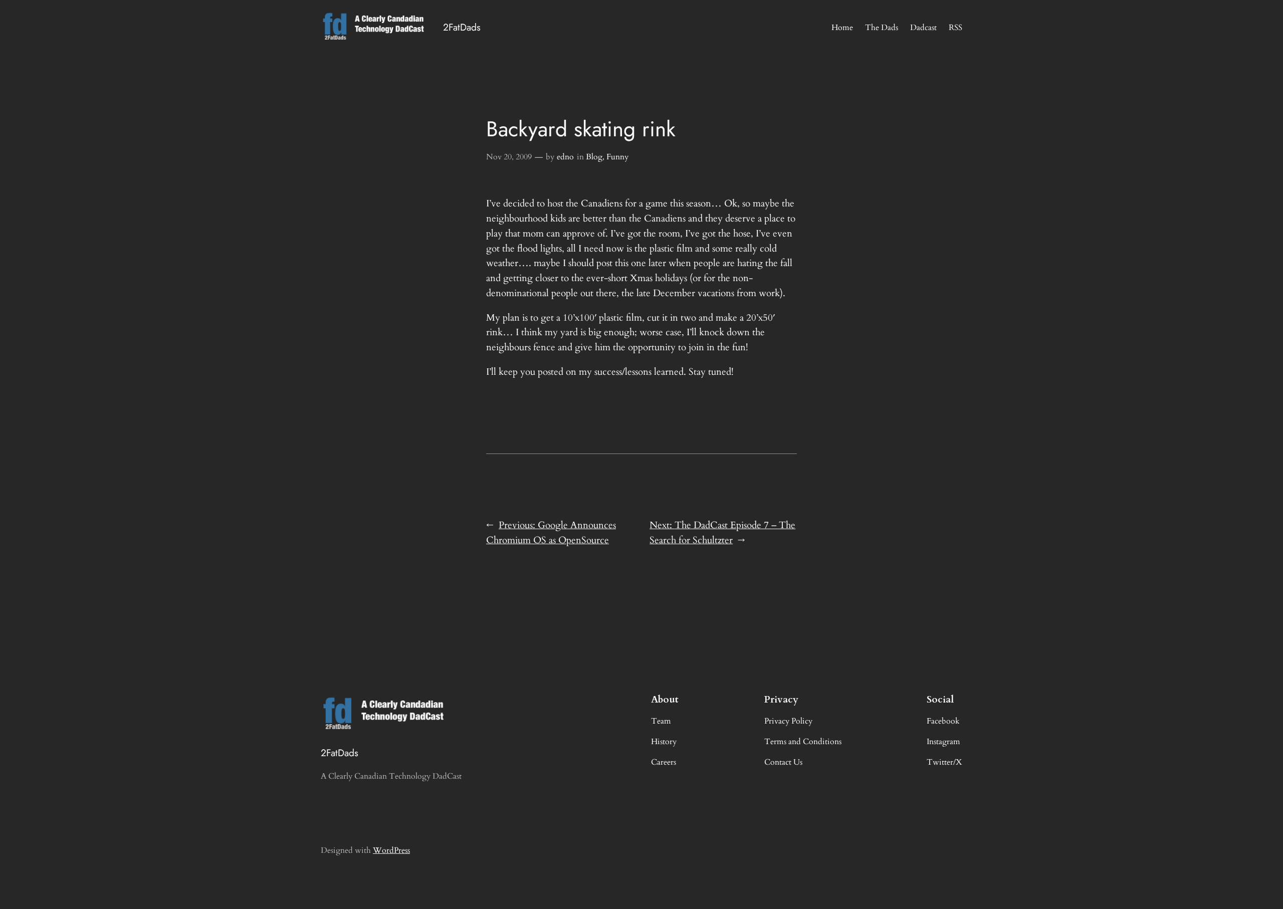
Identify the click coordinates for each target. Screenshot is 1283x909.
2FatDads (462, 27)
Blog (594, 156)
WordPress (391, 850)
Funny (617, 156)
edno (565, 156)
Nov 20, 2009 (509, 156)
